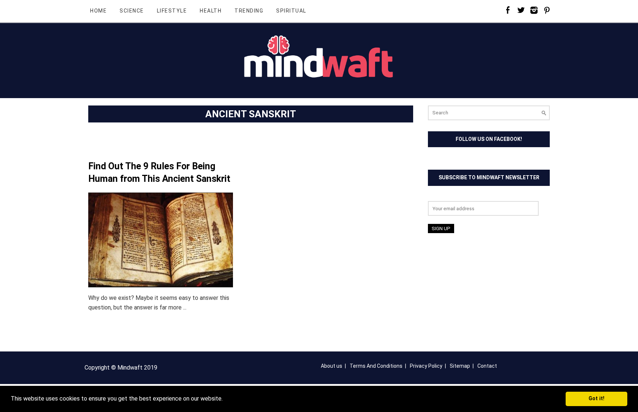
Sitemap (460, 366)
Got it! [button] (596, 398)
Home (98, 11)
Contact (487, 366)
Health (211, 11)
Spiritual (291, 11)
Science (132, 11)
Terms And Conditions (376, 366)
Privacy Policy (426, 366)
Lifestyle (172, 11)
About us (331, 366)
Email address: (446, 196)
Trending (248, 11)
